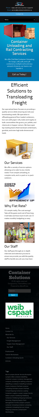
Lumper (20, 393)
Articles (8, 361)
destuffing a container (12, 384)
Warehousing (9, 412)
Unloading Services (18, 407)
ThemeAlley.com (24, 283)
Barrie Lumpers (10, 374)
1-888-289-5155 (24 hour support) (19, 8)
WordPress (24, 286)
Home (7, 328)
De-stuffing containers (25, 381)
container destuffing (21, 377)
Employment (9, 351)
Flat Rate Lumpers (17, 388)
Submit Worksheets (11, 354)
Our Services (13, 163)
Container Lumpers (11, 379)
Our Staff (11, 246)
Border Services (20, 374)
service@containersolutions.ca (19, 10)
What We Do (9, 334)
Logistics (15, 393)
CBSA (12, 377)
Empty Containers (10, 386)
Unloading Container (18, 405)
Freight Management (14, 341)
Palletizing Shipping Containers (22, 398)
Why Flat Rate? (15, 206)
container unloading (11, 381)
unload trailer (22, 409)
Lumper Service (28, 393)
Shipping (15, 400)
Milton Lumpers (10, 395)
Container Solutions (19, 275)
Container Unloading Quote (14, 358)
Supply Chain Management (16, 344)
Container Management (25, 379)
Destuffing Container (25, 384)
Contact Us (19, 14)
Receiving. (8, 400)
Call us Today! (19, 74)
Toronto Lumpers (19, 402)
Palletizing (18, 395)
